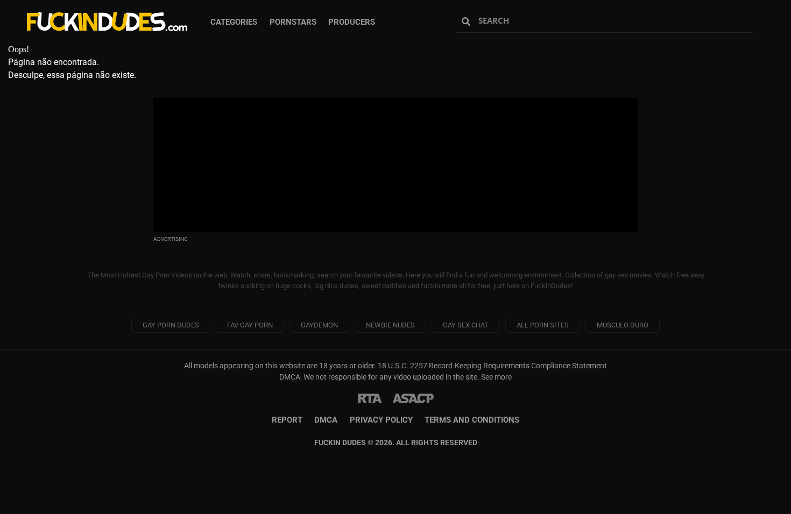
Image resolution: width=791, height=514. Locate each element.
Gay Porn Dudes (171, 325)
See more (496, 377)
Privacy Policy (381, 420)
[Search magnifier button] (467, 21)
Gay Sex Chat (466, 325)
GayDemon (319, 325)
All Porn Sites (543, 325)
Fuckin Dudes (107, 21)
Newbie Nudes (390, 325)
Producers (351, 22)
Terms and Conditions (472, 420)
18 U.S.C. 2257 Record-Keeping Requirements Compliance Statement (492, 365)
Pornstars (293, 22)
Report (287, 420)
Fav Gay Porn (250, 325)
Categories (233, 22)
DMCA (325, 420)
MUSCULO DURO (622, 325)
